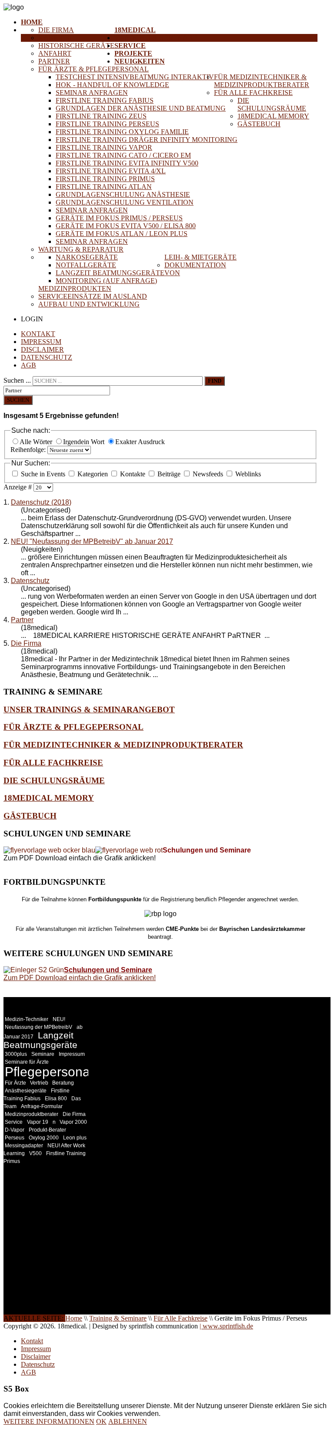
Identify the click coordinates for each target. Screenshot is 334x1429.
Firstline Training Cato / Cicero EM (123, 155)
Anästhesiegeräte (26, 1091)
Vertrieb (40, 1083)
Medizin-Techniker (26, 1019)
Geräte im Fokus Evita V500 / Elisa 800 (126, 225)
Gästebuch (259, 124)
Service (130, 45)
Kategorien (93, 474)
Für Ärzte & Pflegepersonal (93, 69)
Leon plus (75, 1138)
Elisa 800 (56, 1098)
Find (214, 380)
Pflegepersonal (49, 1072)
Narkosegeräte (87, 257)
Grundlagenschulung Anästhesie (123, 194)
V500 (35, 1153)
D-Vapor (14, 1130)
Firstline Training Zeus (101, 116)
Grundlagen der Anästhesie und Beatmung (141, 108)
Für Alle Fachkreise (253, 92)
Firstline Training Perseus (107, 124)
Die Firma (56, 30)
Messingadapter (24, 1146)
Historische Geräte (76, 45)
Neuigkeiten (139, 61)
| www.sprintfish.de (226, 1326)
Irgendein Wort (84, 441)
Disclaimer (42, 349)
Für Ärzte (16, 1083)
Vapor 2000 (73, 1122)
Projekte (133, 53)
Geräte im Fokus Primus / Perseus (119, 218)
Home (32, 22)
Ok (101, 1421)
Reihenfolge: (28, 449)
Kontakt (38, 333)
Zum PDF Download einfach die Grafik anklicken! (79, 977)
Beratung (63, 1083)
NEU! (59, 1019)
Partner (54, 61)
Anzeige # (18, 487)
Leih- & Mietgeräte (200, 257)
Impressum (41, 341)
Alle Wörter (37, 441)
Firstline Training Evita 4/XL (111, 171)
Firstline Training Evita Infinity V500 (127, 163)
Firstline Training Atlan (104, 186)
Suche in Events (43, 474)
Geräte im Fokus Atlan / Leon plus (121, 233)
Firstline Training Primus (105, 178)
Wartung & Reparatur (81, 249)
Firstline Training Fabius (105, 100)
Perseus (14, 1138)
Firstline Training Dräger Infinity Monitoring (146, 139)
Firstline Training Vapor (104, 147)
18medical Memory (273, 116)
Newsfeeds (208, 474)
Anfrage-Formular (42, 1106)
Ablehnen (127, 1421)
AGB (28, 365)
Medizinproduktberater (31, 1114)
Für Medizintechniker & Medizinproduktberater (261, 80)
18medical (135, 30)
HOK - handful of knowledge (112, 84)
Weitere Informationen (48, 1421)
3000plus (16, 1054)
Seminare (42, 1054)
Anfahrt (54, 53)
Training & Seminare (156, 37)
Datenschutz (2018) (41, 502)
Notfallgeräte (86, 265)
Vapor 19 (37, 1122)
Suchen (18, 400)
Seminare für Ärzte (27, 1062)
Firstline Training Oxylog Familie (122, 131)
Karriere (56, 37)
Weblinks (247, 474)
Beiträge (169, 474)
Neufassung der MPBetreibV (38, 1027)
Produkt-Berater (47, 1130)
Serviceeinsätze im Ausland (92, 296)
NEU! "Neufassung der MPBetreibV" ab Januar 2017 (92, 541)
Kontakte (132, 474)
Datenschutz (46, 357)
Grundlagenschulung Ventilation (125, 202)
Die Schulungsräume (271, 104)
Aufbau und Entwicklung (89, 304)
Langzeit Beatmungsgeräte (110, 272)
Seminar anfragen (92, 92)
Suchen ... (17, 380)
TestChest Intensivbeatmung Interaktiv (135, 77)
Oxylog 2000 (44, 1138)
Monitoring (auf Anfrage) (106, 280)
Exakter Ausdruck (140, 441)
